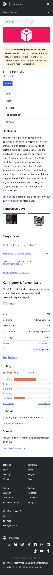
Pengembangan (13, 114)
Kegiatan (32, 492)
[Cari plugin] (31, 22)
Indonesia (14, 538)
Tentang (7, 464)
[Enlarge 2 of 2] (46, 216)
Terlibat (31, 488)
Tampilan (32, 464)
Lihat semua (44, 403)
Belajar (6, 488)
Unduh (7, 83)
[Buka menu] (48, 4)
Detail (8, 93)
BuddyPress (10, 525)
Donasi (33, 497)
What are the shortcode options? (19, 245)
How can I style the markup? (17, 253)
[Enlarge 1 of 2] (21, 216)
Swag (32, 502)
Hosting (6, 474)
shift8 (11, 76)
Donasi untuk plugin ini (14, 448)
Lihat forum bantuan (13, 423)
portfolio (45, 349)
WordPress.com (12, 511)
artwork (37, 349)
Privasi (6, 479)
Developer (8, 497)
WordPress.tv (11, 502)
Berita (6, 469)
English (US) (44, 343)
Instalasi (10, 107)
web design (13, 200)
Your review (8, 403)
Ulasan (9, 101)
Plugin (31, 474)
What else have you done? (16, 272)
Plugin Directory (10, 12)
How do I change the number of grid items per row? (17, 262)
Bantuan (9, 121)
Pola (30, 479)
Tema (30, 469)
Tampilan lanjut (10, 357)
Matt (6, 516)
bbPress (8, 520)
